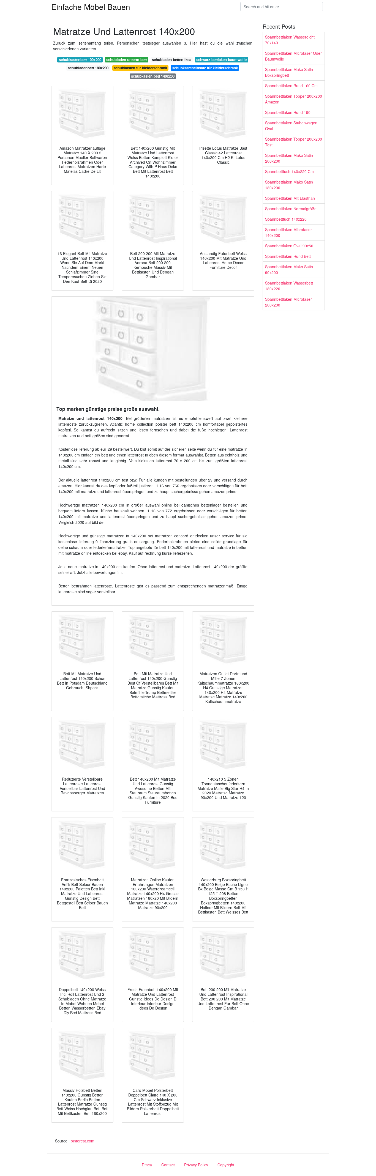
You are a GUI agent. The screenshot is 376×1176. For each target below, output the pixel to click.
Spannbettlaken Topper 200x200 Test (293, 141)
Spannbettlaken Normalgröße (291, 208)
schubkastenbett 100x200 (80, 59)
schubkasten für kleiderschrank (140, 67)
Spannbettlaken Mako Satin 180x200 (289, 184)
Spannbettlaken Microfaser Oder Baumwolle (293, 56)
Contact (168, 1164)
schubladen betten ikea (171, 59)
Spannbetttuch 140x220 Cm (289, 171)
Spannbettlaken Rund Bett (288, 256)
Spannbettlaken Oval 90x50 (289, 245)
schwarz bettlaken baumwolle (221, 59)
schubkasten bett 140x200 (153, 76)
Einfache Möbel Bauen (90, 6)
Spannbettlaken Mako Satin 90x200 (289, 269)
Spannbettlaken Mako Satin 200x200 (289, 158)
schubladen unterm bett (126, 59)
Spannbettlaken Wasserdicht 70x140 (290, 39)
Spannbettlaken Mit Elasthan (290, 198)
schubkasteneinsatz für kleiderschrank (205, 67)
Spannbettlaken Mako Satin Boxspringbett (289, 72)
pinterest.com (82, 1141)
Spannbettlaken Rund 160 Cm (291, 85)
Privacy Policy (196, 1164)
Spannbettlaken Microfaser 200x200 (288, 302)
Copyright (225, 1164)
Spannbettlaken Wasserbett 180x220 (289, 285)
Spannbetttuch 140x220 (286, 219)
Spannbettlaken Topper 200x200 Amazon (293, 99)
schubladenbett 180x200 (88, 67)
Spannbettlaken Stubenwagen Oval (291, 125)
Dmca (147, 1164)
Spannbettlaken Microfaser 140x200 (288, 232)
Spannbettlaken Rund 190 (287, 112)
